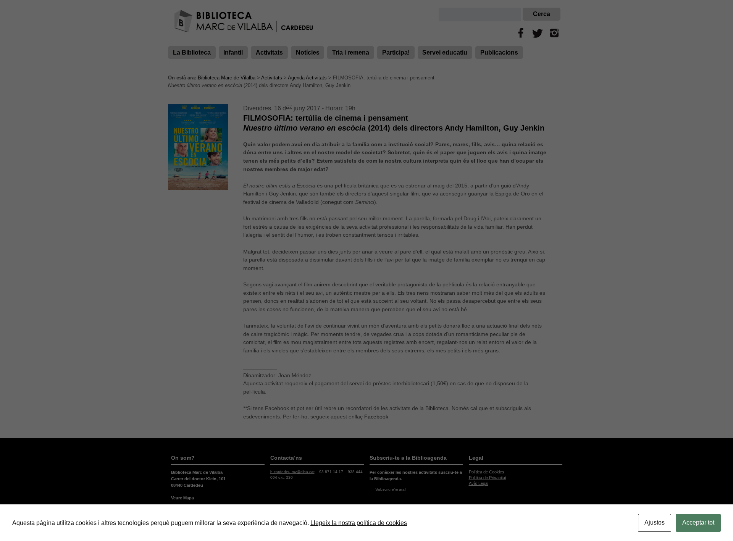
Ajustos (654, 522)
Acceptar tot (698, 522)
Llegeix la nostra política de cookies (358, 523)
